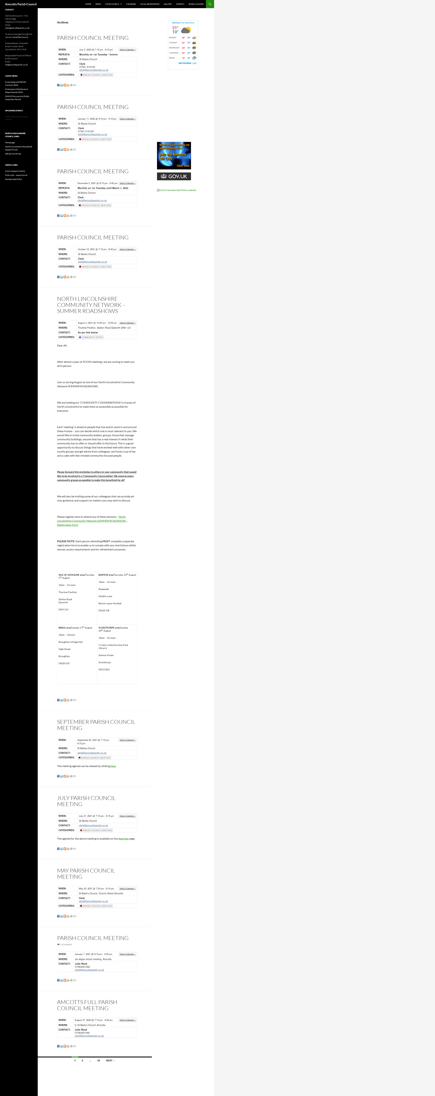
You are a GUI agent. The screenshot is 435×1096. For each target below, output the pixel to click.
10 (98, 1060)
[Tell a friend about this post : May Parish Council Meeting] (74, 915)
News (98, 4)
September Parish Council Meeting (96, 724)
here (113, 766)
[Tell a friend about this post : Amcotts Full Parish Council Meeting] (74, 1045)
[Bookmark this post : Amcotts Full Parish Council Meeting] (71, 1045)
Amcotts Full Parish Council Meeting (87, 1005)
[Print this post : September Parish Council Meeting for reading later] (68, 775)
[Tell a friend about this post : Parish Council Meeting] (74, 84)
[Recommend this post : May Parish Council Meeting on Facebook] (58, 915)
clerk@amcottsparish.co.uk (93, 70)
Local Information (149, 4)
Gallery (168, 4)
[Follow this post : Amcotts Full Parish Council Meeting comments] (65, 1045)
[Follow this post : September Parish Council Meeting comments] (65, 775)
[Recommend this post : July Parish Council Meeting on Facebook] (58, 848)
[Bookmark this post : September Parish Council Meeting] (71, 775)
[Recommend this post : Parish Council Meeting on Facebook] (58, 84)
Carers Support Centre (15, 171)
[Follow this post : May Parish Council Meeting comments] (65, 915)
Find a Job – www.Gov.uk (16, 175)
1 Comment (66, 944)
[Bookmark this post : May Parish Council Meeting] (71, 915)
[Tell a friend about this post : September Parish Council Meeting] (74, 775)
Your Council (112, 4)
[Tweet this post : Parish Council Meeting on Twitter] (61, 84)
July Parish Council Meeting (86, 800)
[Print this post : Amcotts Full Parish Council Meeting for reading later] (68, 1045)
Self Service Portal (13, 153)
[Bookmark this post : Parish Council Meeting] (71, 84)
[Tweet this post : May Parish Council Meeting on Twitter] (61, 915)
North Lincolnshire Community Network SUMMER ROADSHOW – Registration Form (92, 520)
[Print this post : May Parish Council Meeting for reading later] (68, 915)
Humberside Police (13, 179)
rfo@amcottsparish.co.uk (16, 64)
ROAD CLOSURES (196, 4)
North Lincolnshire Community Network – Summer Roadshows (91, 304)
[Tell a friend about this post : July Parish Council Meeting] (74, 848)
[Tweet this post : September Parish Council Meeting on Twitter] (61, 775)
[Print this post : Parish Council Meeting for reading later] (68, 84)
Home (88, 4)
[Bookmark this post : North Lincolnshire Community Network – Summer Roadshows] (71, 699)
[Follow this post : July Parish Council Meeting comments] (65, 848)
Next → (110, 1060)
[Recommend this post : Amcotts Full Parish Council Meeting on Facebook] (58, 1045)
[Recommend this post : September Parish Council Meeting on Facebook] (58, 775)
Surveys (180, 4)
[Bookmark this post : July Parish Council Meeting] (71, 848)
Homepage (10, 142)
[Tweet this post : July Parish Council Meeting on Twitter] (61, 848)
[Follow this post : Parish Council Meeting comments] (65, 84)
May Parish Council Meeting (86, 873)
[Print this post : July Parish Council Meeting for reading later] (68, 848)
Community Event (92, 337)
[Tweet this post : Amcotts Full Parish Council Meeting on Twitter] (61, 1045)
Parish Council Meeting (93, 37)
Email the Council (20, 37)
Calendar (131, 4)
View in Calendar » (127, 49)
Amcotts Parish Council (21, 4)
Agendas (123, 838)
